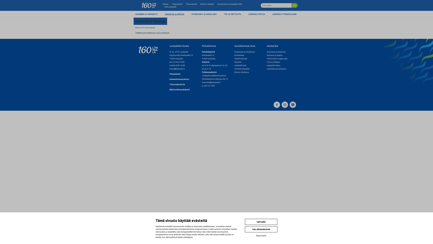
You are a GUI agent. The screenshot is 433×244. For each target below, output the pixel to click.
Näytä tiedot (261, 236)
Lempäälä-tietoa (256, 14)
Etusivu (137, 27)
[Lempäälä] (148, 5)
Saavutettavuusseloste (179, 79)
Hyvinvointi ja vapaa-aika (204, 14)
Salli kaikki (261, 222)
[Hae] (294, 5)
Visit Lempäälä (170, 7)
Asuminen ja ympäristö (146, 14)
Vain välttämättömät (261, 229)
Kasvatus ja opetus (174, 14)
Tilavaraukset (191, 4)
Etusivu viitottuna (241, 72)
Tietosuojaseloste (177, 84)
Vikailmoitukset (240, 59)
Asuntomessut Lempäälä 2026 (229, 4)
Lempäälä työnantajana (284, 14)
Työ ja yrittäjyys (232, 14)
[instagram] (285, 104)
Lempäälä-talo (240, 65)
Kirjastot (238, 62)
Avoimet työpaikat (242, 69)
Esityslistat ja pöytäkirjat (244, 52)
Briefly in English (207, 4)
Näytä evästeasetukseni (179, 90)
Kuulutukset (239, 55)
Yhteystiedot (177, 4)
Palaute (165, 4)
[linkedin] (293, 104)
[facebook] (277, 104)
